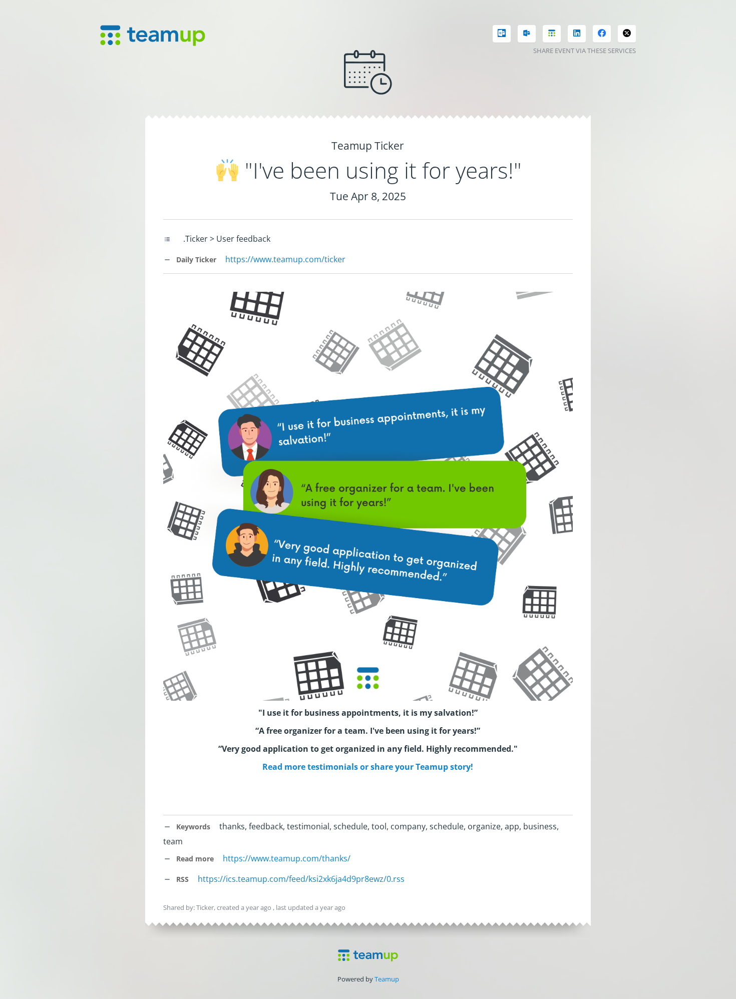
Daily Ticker (195, 259)
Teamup (387, 978)
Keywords (192, 826)
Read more (194, 858)
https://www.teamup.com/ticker (285, 259)
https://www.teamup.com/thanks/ (286, 858)
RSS (181, 879)
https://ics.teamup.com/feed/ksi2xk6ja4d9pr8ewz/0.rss (301, 878)
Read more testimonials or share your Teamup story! (367, 766)
